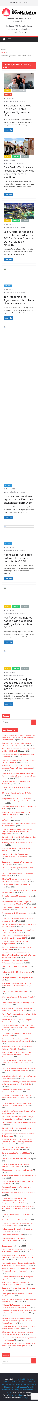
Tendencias (8, 94)
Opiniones (25, 156)
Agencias (7, 90)
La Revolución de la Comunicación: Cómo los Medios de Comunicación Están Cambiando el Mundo (17, 1257)
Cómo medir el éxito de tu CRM (12, 1235)
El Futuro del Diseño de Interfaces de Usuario (17, 1214)
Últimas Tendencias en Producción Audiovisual (17, 1193)
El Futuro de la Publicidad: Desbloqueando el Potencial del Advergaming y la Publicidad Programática (17, 831)
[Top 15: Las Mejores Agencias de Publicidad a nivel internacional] (19, 276)
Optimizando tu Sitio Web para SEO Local (16, 1153)
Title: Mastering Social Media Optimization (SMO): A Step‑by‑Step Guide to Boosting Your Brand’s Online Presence (18, 737)
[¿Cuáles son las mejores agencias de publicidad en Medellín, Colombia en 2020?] (19, 658)
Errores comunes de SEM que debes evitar (16, 787)
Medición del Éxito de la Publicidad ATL (15, 966)
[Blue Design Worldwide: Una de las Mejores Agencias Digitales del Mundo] (19, 81)
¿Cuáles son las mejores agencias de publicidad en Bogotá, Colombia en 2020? (18, 622)
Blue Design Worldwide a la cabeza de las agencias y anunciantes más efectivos (19, 172)
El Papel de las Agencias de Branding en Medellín (18, 997)
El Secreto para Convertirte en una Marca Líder (17, 1170)
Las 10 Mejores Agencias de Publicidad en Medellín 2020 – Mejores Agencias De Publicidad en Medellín (19, 238)
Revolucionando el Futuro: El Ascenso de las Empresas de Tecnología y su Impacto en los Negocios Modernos (17, 1141)
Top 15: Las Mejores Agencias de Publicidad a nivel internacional (19, 300)
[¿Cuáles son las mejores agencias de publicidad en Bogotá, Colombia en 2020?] (19, 596)
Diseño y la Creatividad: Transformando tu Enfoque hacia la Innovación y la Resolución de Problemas (17, 1054)
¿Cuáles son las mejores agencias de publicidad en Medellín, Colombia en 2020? (18, 684)
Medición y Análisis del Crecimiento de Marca (17, 843)
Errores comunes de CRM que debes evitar (16, 913)
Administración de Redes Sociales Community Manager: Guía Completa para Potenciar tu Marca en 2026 (19, 776)
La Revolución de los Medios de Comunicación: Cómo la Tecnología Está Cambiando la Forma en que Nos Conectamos (19, 955)
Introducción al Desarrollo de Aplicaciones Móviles (19, 1176)
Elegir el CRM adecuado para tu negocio (15, 991)
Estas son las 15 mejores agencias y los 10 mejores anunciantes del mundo (19, 499)
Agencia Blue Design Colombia (15, 101)
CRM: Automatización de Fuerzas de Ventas (16, 793)
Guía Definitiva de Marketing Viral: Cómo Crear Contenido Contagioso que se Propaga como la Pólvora (18, 1027)
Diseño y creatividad (19, 90)
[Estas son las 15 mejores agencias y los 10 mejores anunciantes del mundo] (19, 405)
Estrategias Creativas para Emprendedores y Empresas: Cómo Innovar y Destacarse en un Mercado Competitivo (17, 1321)
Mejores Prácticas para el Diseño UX (14, 1220)
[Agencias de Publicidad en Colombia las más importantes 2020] (19, 534)
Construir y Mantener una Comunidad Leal (16, 1159)
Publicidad (8, 286)
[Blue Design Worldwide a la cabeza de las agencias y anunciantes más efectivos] (19, 146)
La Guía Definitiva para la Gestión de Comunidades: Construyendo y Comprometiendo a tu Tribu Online (14, 1200)
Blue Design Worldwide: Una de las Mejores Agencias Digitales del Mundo (18, 110)
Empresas (16, 156)
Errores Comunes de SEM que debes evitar (16, 896)
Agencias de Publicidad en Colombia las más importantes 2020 (18, 558)
